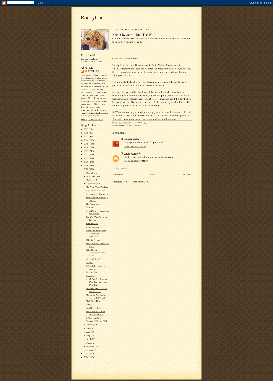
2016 (86, 140)
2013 (86, 151)
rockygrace (91, 71)
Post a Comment (122, 168)
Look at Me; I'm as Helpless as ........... (95, 235)
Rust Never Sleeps (93, 308)
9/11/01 (89, 262)
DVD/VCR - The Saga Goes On (95, 267)
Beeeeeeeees (91, 275)
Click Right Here (93, 301)
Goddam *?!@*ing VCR (96, 321)
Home (153, 174)
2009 (86, 165)
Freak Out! (90, 207)
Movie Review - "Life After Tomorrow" (95, 313)
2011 (86, 158)
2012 (86, 154)
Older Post (187, 174)
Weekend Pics (92, 223)
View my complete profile (92, 119)
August (89, 324)
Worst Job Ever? (93, 259)
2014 (86, 147)
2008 (86, 169)
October (90, 179)
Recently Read (92, 272)
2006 (86, 357)
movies (122, 125)
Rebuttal (89, 304)
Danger (128, 138)
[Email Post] (146, 123)
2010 (86, 161)
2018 (86, 132)
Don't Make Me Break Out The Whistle (97, 212)
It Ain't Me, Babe (93, 317)
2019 (86, 129)
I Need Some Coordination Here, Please (95, 252)
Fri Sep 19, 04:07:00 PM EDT (135, 146)
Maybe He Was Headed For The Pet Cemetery (97, 296)
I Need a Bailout (93, 240)
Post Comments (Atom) (137, 181)
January (90, 350)
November (91, 176)
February (90, 346)
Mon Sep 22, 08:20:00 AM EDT (136, 161)
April (88, 339)
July (88, 328)
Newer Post (118, 174)
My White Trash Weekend (97, 187)
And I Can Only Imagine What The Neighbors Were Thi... (96, 282)
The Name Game (93, 203)
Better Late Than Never (96, 230)
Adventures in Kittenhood (97, 194)
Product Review (134, 125)
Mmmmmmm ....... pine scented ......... (96, 290)
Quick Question (92, 226)
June (88, 331)
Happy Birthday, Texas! (96, 190)
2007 (86, 353)
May (88, 335)
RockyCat (92, 17)
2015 (86, 143)
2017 (86, 136)
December (91, 172)
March (89, 342)
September (91, 183)
